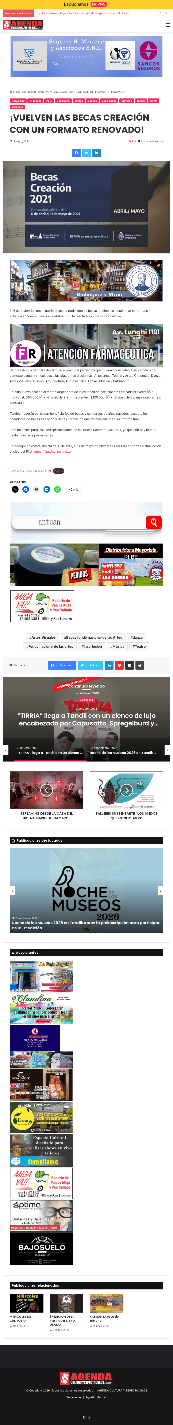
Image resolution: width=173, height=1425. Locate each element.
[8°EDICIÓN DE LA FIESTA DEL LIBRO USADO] (67, 1303)
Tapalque (17, 106)
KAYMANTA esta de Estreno (104, 1319)
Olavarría (126, 100)
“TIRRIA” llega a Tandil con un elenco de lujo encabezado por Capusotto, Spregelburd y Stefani (86, 723)
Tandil (153, 100)
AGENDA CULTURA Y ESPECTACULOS (122, 1390)
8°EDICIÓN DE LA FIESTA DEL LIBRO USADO (62, 1321)
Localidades (109, 100)
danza (138, 637)
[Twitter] (86, 153)
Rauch (141, 100)
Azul (49, 100)
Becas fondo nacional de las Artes (94, 637)
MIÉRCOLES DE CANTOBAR (20, 1319)
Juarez (79, 100)
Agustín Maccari (96, 1397)
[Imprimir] (139, 665)
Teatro (140, 646)
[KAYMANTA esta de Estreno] (106, 1303)
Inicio (16, 91)
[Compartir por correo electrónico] (129, 665)
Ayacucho (35, 100)
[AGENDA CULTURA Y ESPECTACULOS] (23, 25)
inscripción (93, 646)
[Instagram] (89, 1417)
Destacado (63, 100)
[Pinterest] (119, 665)
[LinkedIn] (96, 153)
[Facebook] (76, 153)
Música (118, 646)
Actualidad (29, 91)
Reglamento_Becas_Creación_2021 (30, 470)
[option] (86, 719)
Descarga (58, 470)
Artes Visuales (43, 637)
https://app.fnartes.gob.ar (53, 451)
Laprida (92, 100)
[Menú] (168, 26)
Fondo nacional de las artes (50, 646)
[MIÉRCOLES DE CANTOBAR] (26, 1303)
